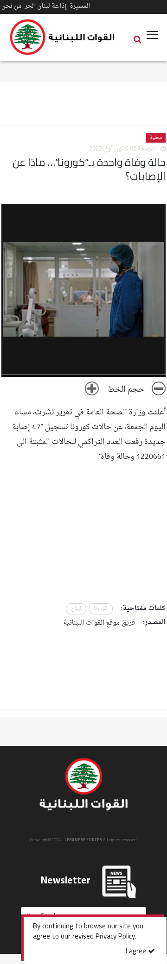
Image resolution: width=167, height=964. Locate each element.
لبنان (76, 608)
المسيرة (80, 6)
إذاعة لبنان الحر (46, 6)
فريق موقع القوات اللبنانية (99, 623)
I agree (137, 951)
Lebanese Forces (62, 37)
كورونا (101, 608)
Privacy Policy (115, 937)
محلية (156, 137)
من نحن (11, 6)
